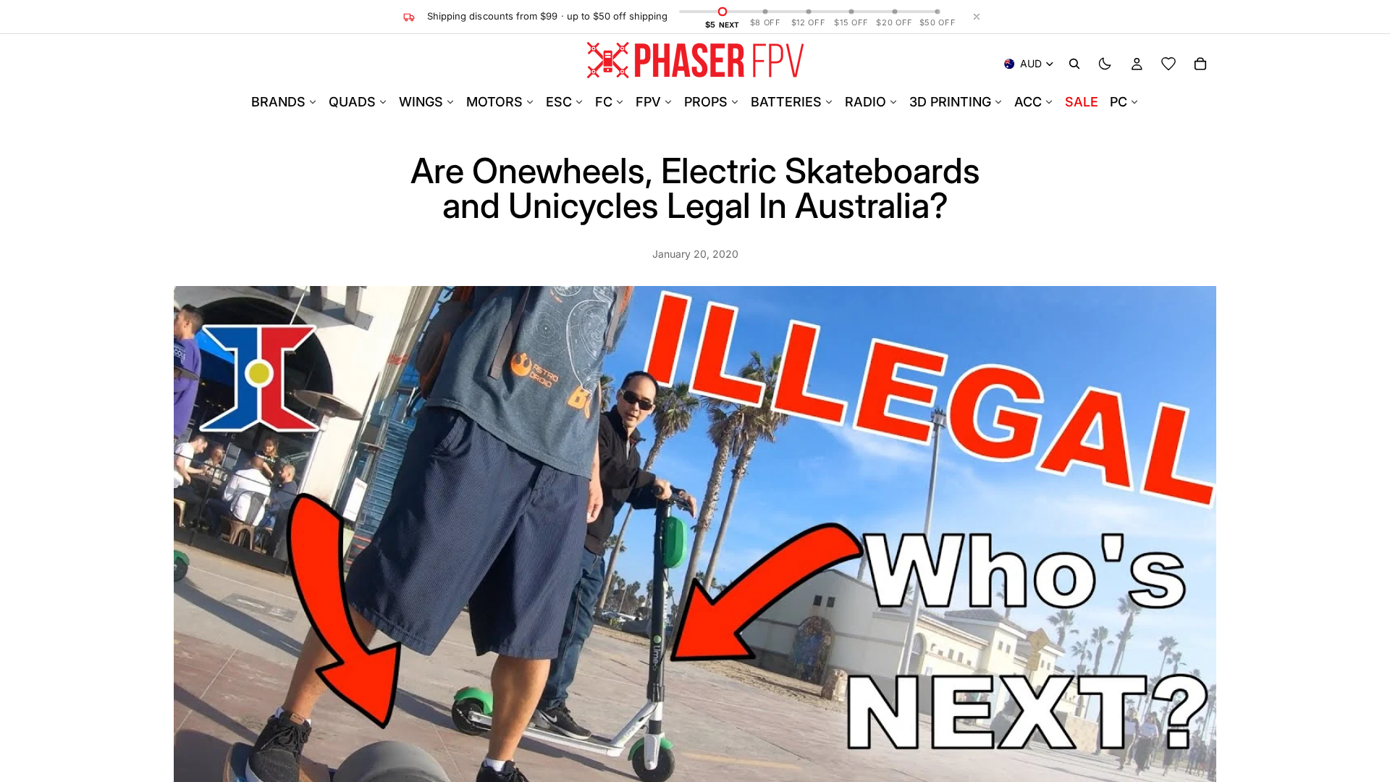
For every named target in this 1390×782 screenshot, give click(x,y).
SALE (1081, 101)
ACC (1028, 101)
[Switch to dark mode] (1105, 64)
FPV (648, 101)
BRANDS (278, 101)
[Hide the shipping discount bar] (976, 17)
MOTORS (494, 101)
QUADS (352, 101)
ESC (559, 101)
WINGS (421, 101)
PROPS (706, 101)
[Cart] (1200, 64)
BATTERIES (786, 101)
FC (603, 101)
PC (1118, 101)
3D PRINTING (950, 101)
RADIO (865, 101)
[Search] (1074, 64)
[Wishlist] (1168, 64)
